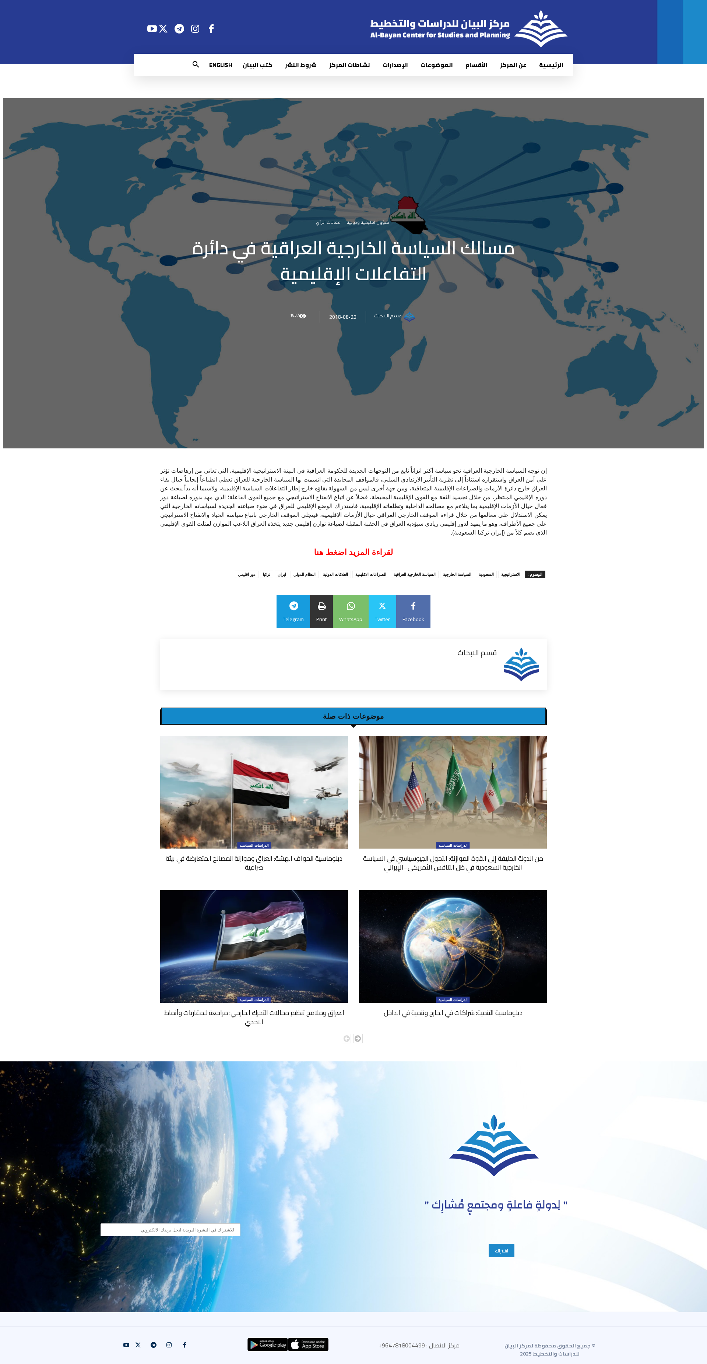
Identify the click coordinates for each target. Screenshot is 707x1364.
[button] (196, 65)
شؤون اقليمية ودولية (368, 223)
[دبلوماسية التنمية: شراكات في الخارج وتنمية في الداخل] (453, 946)
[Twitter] (163, 28)
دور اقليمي (247, 574)
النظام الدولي (304, 574)
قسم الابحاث (388, 317)
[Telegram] (179, 28)
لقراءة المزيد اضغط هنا (353, 552)
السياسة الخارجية (457, 574)
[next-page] (358, 1038)
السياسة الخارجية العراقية (415, 574)
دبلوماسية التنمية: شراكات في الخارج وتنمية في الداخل (453, 1013)
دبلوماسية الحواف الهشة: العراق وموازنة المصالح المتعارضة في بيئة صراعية (254, 862)
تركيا (266, 574)
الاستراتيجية (510, 574)
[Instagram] (195, 28)
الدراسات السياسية (453, 845)
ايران (282, 574)
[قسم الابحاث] (410, 317)
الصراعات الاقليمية (370, 574)
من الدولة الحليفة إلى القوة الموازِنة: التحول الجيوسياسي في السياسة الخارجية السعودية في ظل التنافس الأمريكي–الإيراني (453, 862)
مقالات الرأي (328, 223)
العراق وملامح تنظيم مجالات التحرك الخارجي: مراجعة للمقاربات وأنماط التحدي (254, 1017)
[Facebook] (211, 28)
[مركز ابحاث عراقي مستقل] (494, 1145)
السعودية (486, 574)
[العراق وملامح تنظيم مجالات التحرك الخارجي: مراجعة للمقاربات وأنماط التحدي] (254, 946)
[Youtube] (152, 28)
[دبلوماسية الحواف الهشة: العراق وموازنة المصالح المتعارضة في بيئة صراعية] (254, 792)
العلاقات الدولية (335, 574)
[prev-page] (346, 1038)
